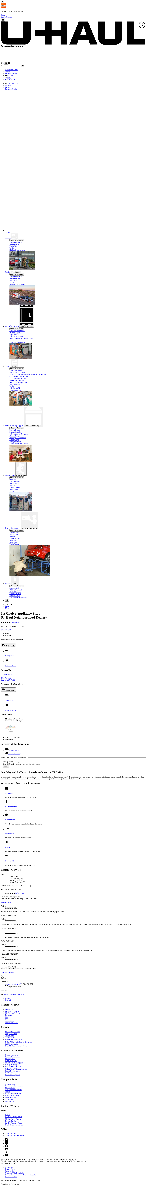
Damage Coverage (11, 1064)
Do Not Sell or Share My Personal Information (21, 1175)
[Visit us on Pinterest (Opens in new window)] (6, 1147)
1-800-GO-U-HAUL (13, 984)
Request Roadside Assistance (13, 994)
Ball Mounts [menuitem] (13, 534)
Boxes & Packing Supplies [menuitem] (14, 426)
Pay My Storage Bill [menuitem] (16, 384)
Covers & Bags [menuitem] (14, 436)
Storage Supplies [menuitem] (15, 390)
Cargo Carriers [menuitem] (14, 538)
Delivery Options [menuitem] (15, 333)
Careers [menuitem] (7, 72)
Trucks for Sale (9, 861)
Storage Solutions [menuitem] (15, 442)
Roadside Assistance (12, 1011)
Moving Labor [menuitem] (10, 475)
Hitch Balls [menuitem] (13, 540)
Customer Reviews (11, 1023)
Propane (15, 583)
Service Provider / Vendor (13, 1123)
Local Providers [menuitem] (14, 481)
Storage (14, 366)
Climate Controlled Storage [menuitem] (18, 376)
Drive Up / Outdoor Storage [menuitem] (18, 382)
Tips (6, 1017)
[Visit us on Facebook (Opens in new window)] (6, 1140)
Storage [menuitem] (8, 366)
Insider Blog (12, 1095)
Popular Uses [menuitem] (14, 334)
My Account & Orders (12, 1013)
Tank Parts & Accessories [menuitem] (18, 598)
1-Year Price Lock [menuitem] (11, 70)
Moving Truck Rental (12, 1032)
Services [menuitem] (12, 485)
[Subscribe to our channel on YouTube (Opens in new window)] (6, 1155)
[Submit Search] (22, 66)
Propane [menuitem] (8, 583)
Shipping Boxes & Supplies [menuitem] (18, 434)
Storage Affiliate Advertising (15, 1135)
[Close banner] (2, 2)
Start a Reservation (15, 276)
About (10, 1084)
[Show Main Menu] (3, 19)
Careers (7, 1092)
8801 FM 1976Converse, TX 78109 (8, 679)
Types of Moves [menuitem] (14, 487)
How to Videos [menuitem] (14, 244)
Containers (26, 326)
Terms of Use (9, 1171)
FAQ (7, 1019)
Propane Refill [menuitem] (14, 588)
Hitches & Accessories (29, 528)
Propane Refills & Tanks (13, 1066)
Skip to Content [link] (6, 17)
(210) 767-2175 (6, 630)
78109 (7, 608)
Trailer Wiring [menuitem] (14, 544)
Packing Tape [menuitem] (14, 440)
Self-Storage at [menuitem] (17, 372)
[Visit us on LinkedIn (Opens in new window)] (6, 1150)
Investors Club (13, 1094)
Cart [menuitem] (9, 78)
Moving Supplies (10, 819)
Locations (11, 1177)
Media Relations (10, 1097)
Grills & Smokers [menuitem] (15, 592)
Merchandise (9, 1101)
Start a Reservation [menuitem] (15, 242)
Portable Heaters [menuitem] (15, 594)
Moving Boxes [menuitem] (14, 430)
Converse (8, 606)
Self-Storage (9, 793)
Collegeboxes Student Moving (16, 1069)
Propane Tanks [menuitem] (14, 596)
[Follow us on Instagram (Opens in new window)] (6, 1143)
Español (8, 1000)
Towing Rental (10, 1038)
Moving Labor (20, 475)
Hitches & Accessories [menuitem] (17, 250)
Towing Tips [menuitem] (13, 280)
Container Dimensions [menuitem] (17, 342)
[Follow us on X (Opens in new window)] (6, 1153)
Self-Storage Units (11, 1044)
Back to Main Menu (17, 240)
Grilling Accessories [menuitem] (16, 590)
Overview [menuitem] (12, 480)
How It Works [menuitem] (14, 483)
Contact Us (9, 1009)
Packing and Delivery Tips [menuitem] (21, 338)
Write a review (6, 902)
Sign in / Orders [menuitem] (12, 83)
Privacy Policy (10, 1169)
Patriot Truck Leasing (12, 1071)
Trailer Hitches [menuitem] (14, 532)
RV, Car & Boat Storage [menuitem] (17, 378)
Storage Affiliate (10, 1133)
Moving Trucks (10, 646)
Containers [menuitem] (12, 326)
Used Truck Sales (11, 1061)
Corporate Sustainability (13, 1090)
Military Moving (10, 1088)
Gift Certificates (10, 1073)
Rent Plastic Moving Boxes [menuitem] (18, 443)
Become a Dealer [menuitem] (11, 73)
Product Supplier (11, 1121)
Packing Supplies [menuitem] (15, 432)
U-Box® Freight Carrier (13, 1117)
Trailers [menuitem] (8, 238)
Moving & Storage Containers (18, 1042)
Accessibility (9, 1021)
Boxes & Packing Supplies (33, 426)
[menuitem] (77, 276)
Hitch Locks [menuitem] (13, 542)
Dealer (7, 1115)
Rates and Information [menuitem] (17, 331)
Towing (8, 272)
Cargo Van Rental (11, 1034)
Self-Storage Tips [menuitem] (15, 388)
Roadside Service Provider (14, 1125)
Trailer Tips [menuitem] (13, 246)
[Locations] (9, 63)
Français (8, 998)
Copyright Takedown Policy (14, 1173)
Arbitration (9, 1167)
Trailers (14, 238)
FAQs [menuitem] (11, 248)
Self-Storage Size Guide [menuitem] (17, 380)
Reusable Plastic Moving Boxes (16, 1046)
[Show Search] (6, 63)
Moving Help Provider (13, 1119)
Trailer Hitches (9, 833)
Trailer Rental (9, 1036)
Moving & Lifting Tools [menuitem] (17, 438)
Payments (8, 1015)
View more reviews (7, 972)
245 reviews (15, 622)
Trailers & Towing (10, 666)
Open (3, 15)
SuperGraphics (10, 1099)
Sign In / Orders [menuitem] (10, 80)
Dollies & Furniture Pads (13, 1039)
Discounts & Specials (12, 1075)
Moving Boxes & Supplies (14, 1063)
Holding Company (14, 1086)
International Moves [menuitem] (16, 336)
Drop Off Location (12, 764)
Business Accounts (11, 1055)
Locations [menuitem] (10, 75)
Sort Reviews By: (7, 886)
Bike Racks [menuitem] (13, 536)
